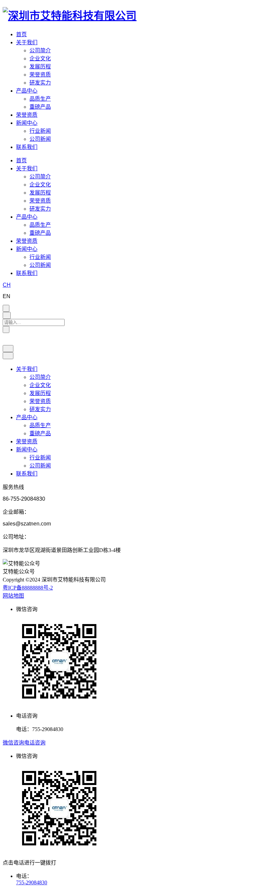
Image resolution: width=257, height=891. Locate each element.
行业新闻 (40, 131)
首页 (21, 34)
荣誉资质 (40, 74)
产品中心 (26, 91)
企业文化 (40, 58)
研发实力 (40, 83)
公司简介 (40, 50)
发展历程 (40, 66)
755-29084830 (31, 882)
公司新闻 (40, 139)
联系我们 (26, 147)
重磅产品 (40, 107)
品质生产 (40, 99)
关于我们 (26, 42)
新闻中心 (26, 123)
